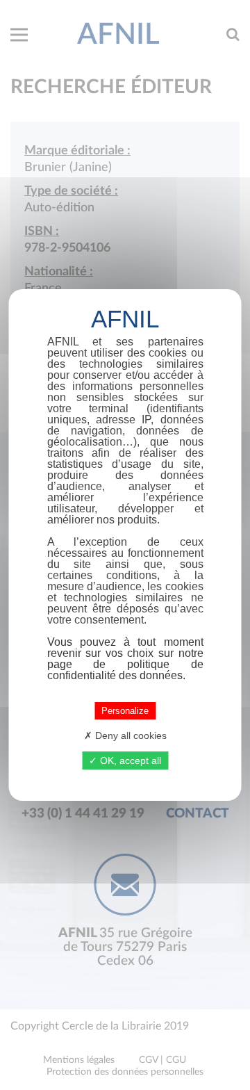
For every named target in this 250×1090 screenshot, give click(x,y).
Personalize (125, 711)
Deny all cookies (129, 735)
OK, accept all (129, 760)
